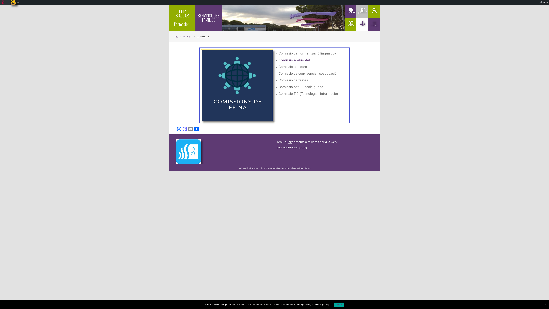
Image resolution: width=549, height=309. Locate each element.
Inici (176, 36)
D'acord (339, 304)
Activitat (187, 36)
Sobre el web (253, 168)
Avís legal (242, 168)
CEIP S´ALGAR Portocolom (182, 17)
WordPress (305, 168)
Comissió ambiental (294, 60)
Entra (545, 2)
